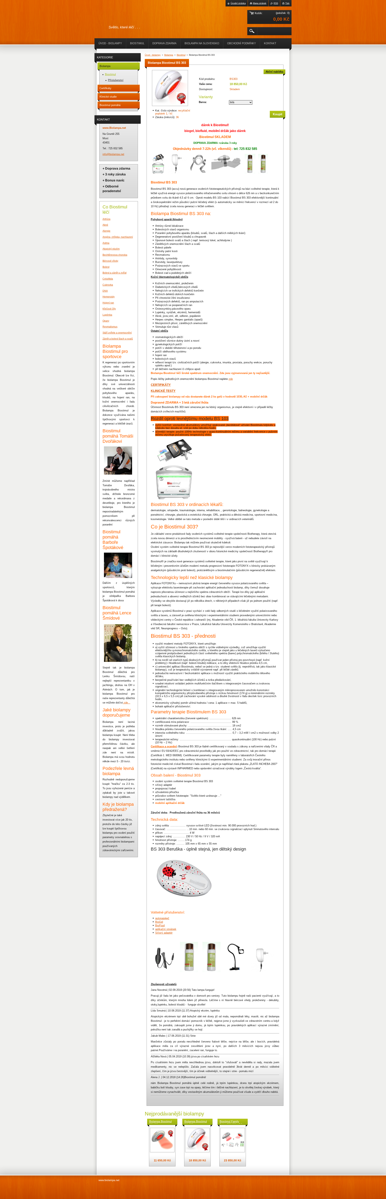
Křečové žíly (109, 308)
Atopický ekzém (111, 248)
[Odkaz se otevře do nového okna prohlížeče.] (170, 106)
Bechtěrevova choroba (115, 254)
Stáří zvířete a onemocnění (117, 332)
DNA (105, 290)
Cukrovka (108, 284)
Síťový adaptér (163, 932)
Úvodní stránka (238, 3)
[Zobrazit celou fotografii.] (162, 1140)
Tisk (287, 3)
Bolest (106, 267)
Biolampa (168, 55)
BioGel (159, 921)
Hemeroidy (109, 296)
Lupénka (107, 314)
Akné (105, 225)
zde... (127, 702)
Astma (106, 243)
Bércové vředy (110, 261)
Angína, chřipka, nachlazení (118, 237)
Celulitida (108, 278)
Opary (106, 320)
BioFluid (160, 925)
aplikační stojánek (165, 929)
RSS (276, 3)
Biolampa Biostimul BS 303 (195, 1122)
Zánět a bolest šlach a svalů (118, 338)
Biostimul (181, 55)
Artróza (106, 219)
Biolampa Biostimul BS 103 (160, 1122)
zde (231, 378)
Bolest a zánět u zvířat (114, 272)
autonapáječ (162, 918)
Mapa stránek (259, 3)
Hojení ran (108, 302)
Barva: (203, 102)
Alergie (106, 231)
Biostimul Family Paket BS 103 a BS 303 (231, 1122)
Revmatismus (110, 326)
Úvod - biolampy (153, 55)
